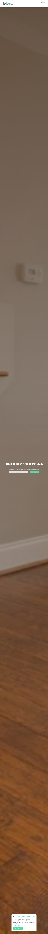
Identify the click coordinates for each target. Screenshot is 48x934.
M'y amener (34, 472)
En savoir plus (16, 925)
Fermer (29, 928)
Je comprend (18, 928)
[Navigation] (43, 3)
